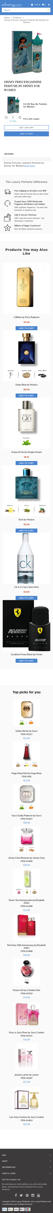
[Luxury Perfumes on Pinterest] (26, 1195)
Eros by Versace (26, 519)
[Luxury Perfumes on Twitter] (20, 1195)
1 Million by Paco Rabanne (26, 317)
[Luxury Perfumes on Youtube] (37, 1195)
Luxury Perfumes (22, 1201)
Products (17, 17)
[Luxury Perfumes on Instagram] (31, 1195)
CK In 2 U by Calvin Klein (26, 587)
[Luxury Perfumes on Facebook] (15, 1195)
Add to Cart (26, 134)
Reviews (9, 154)
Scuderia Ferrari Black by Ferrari (26, 654)
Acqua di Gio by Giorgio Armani (26, 452)
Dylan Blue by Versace (26, 385)
